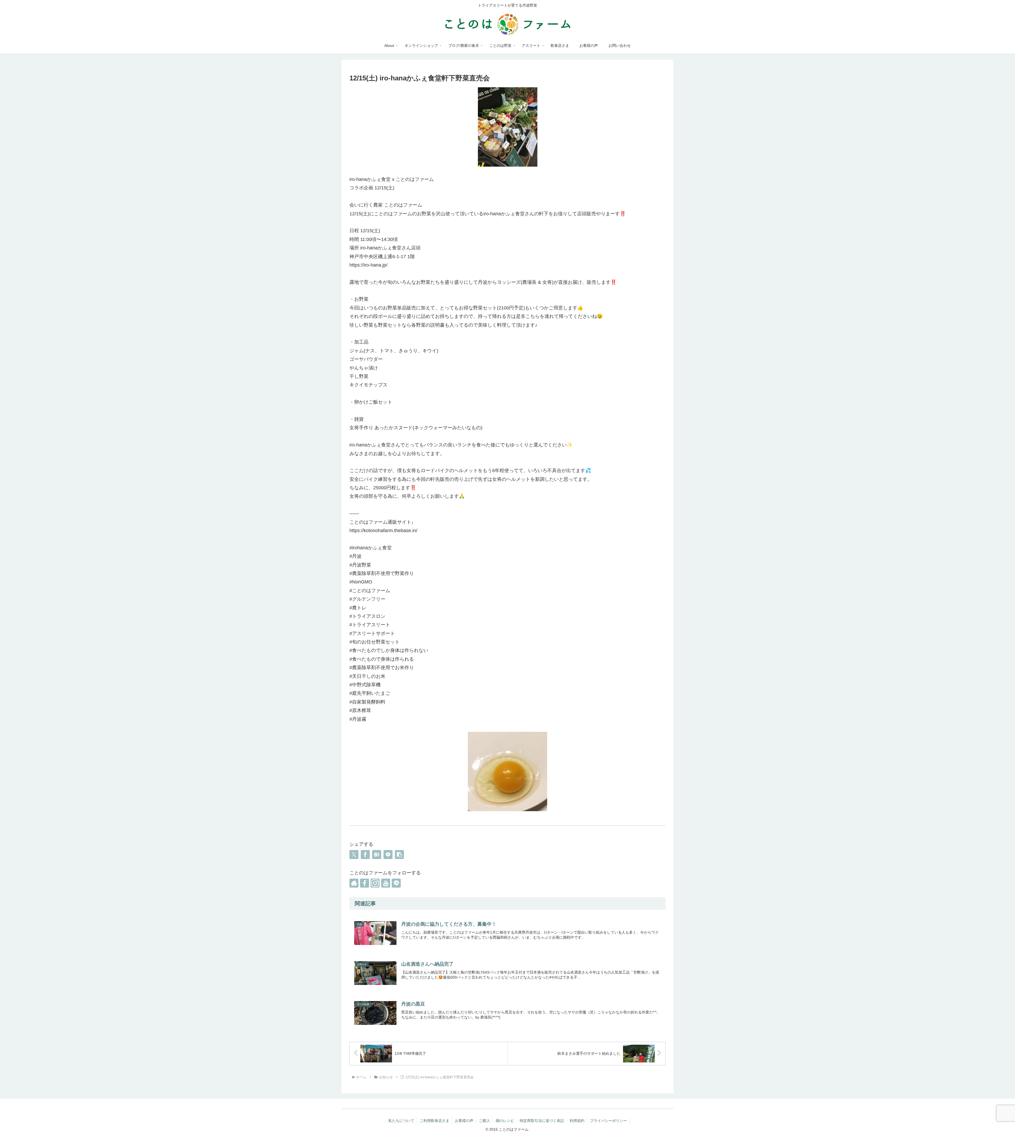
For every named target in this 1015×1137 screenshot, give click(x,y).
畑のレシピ (505, 1120)
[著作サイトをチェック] (353, 883)
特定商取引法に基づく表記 (542, 1120)
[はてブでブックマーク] (376, 854)
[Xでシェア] (353, 854)
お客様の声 (464, 1120)
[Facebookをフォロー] (364, 883)
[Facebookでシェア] (365, 854)
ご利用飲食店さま (434, 1120)
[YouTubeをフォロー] (385, 883)
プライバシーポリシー (608, 1120)
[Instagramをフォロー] (375, 883)
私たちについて (401, 1120)
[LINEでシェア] (388, 854)
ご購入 (484, 1120)
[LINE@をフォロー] (396, 883)
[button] (399, 854)
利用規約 (577, 1120)
